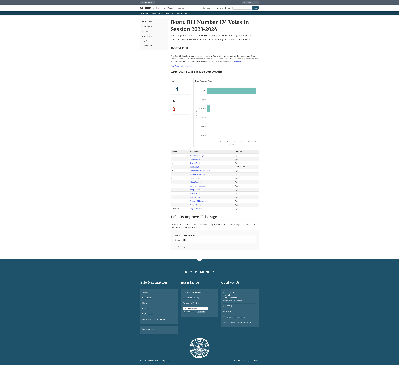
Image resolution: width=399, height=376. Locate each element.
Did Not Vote (240, 167)
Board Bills (169, 13)
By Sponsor (146, 31)
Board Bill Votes (182, 13)
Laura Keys (194, 167)
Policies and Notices (191, 303)
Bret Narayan (195, 193)
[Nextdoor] (207, 272)
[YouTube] (202, 272)
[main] (199, 135)
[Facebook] (186, 272)
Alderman (194, 152)
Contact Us (227, 311)
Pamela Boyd (195, 159)
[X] (196, 272)
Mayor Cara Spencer (176, 8)
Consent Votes (148, 46)
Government (217, 8)
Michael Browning (197, 174)
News (227, 8)
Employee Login (149, 329)
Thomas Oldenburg (198, 201)
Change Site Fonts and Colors (195, 292)
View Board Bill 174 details (181, 66)
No (173, 101)
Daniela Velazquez (197, 186)
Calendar (146, 308)
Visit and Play (147, 314)
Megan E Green (196, 208)
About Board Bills (147, 26)
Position (238, 152)
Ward (173, 152)
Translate (201, 312)
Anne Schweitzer (196, 205)
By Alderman (147, 41)
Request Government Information (237, 322)
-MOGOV (152, 8)
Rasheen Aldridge (197, 155)
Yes (178, 240)
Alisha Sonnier (196, 182)
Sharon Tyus (195, 163)
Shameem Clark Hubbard (200, 170)
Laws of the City (157, 13)
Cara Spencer (195, 178)
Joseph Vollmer (196, 189)
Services (206, 8)
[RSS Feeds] (213, 272)
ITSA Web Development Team (162, 360)
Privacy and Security (191, 297)
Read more (238, 61)
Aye (174, 81)
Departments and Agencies (234, 317)
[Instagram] (191, 272)
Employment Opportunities (153, 319)
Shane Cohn (195, 197)
